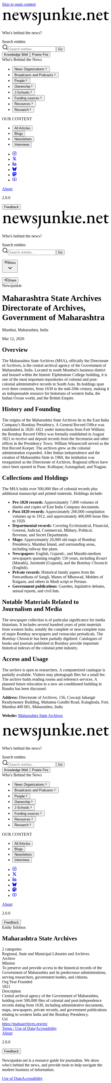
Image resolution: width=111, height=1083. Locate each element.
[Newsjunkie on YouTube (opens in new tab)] (14, 180)
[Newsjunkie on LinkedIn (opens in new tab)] (14, 164)
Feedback (11, 207)
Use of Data (12, 1078)
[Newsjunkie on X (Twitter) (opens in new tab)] (14, 159)
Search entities (14, 41)
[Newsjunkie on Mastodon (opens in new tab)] (14, 175)
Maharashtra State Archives (40, 715)
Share (11, 281)
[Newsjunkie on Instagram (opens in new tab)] (14, 154)
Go (60, 49)
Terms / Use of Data (18, 1028)
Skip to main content (19, 4)
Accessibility (46, 1028)
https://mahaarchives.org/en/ (24, 1024)
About (7, 189)
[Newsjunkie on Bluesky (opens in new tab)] (14, 169)
